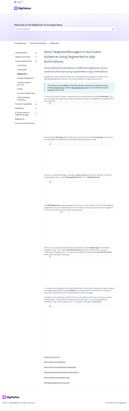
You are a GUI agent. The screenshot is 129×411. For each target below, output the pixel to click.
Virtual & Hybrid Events (38, 43)
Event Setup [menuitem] (21, 65)
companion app (58, 88)
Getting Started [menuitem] (21, 53)
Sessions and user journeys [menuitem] (24, 83)
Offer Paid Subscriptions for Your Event (57, 383)
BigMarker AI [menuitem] (19, 119)
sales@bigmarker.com (79, 88)
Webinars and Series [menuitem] (22, 57)
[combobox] (62, 29)
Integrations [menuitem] (19, 108)
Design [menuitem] (20, 89)
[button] (36, 53)
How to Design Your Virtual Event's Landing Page (60, 367)
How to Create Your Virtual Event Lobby (57, 377)
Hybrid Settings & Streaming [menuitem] (23, 98)
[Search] (113, 29)
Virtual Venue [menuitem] (22, 70)
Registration (54, 43)
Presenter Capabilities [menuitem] (23, 104)
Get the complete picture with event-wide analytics (61, 372)
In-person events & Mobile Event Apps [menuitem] (22, 113)
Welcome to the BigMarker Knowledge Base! (38, 24)
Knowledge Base (20, 43)
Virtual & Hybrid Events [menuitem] (23, 61)
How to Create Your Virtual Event (55, 362)
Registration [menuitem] (22, 74)
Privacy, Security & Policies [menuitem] (25, 123)
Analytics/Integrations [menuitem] (25, 78)
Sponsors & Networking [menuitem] (26, 93)
